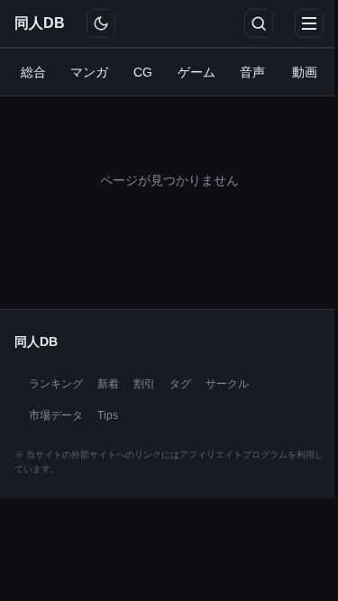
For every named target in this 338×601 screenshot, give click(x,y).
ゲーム (196, 72)
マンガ (89, 72)
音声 (252, 72)
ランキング (56, 384)
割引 (144, 384)
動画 (304, 72)
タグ (180, 384)
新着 (108, 384)
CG (142, 72)
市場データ (56, 415)
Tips (107, 415)
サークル (227, 384)
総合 (33, 72)
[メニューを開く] (309, 23)
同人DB (39, 23)
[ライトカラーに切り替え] (101, 23)
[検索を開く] (258, 23)
